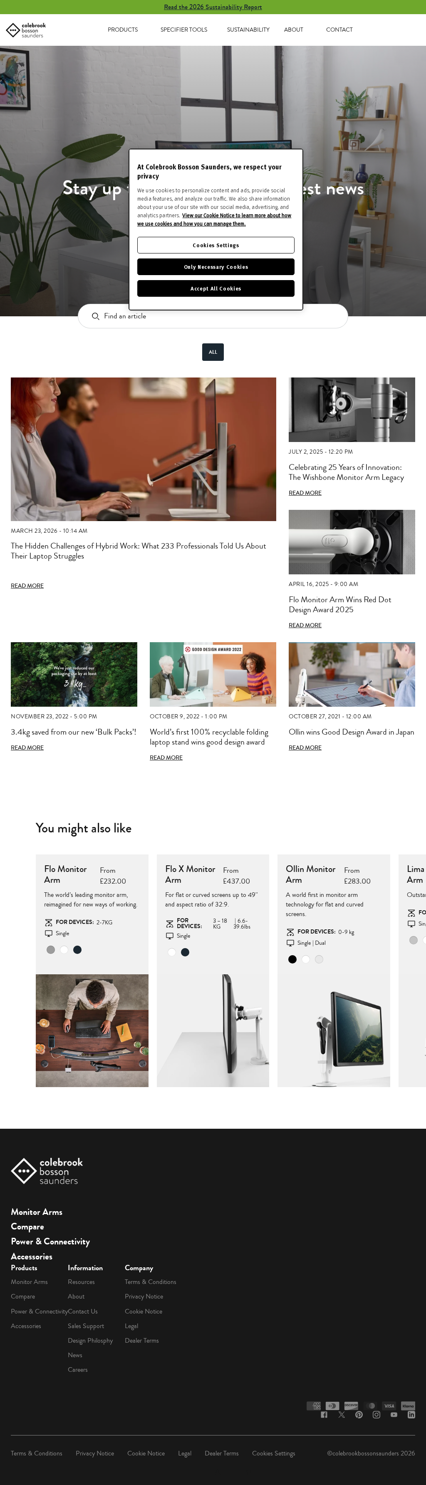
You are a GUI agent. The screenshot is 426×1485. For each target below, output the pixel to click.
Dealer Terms (142, 1340)
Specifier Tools (184, 30)
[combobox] (213, 316)
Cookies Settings (273, 1453)
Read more (27, 586)
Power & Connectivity (50, 1241)
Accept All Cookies (216, 288)
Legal (131, 1326)
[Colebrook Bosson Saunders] (26, 30)
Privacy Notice (144, 1296)
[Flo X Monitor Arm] (213, 1030)
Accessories (31, 1256)
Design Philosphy (90, 1340)
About (293, 30)
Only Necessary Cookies (216, 267)
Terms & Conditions (150, 1281)
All (213, 352)
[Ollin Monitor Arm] (333, 1030)
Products (123, 30)
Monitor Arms (36, 1212)
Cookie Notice (143, 1311)
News (75, 1355)
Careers (78, 1369)
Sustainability (248, 30)
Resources (81, 1281)
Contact (339, 30)
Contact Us (83, 1311)
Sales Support (86, 1326)
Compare (27, 1226)
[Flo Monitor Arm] (92, 1030)
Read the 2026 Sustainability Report (213, 7)
